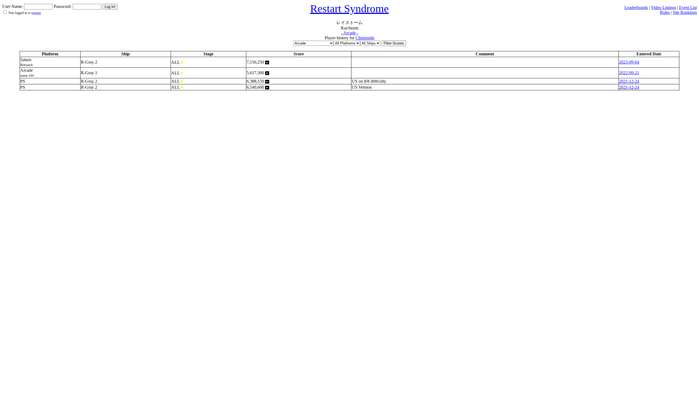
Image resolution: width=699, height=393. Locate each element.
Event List (688, 7)
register (36, 13)
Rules (665, 12)
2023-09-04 (629, 62)
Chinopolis (365, 37)
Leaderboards (636, 7)
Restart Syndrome (349, 8)
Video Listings (663, 7)
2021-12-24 (629, 81)
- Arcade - (349, 33)
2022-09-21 (629, 72)
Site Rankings (685, 12)
